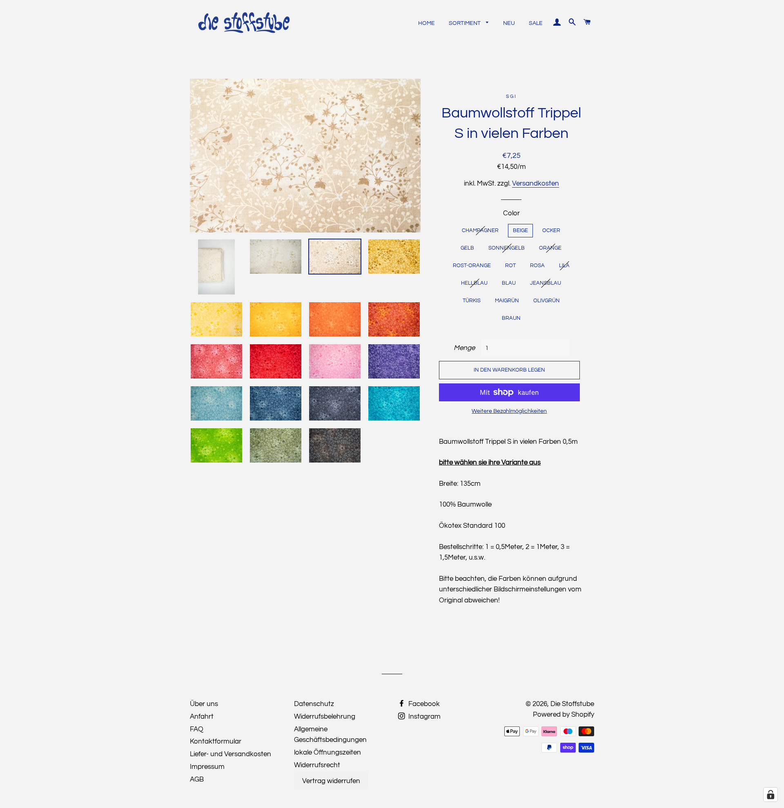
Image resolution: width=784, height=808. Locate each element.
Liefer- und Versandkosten (230, 754)
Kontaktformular (215, 741)
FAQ (196, 729)
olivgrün (546, 300)
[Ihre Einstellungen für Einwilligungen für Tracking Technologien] (770, 794)
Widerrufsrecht (317, 765)
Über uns (204, 704)
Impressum (207, 766)
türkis (472, 300)
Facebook (423, 704)
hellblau (474, 283)
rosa (537, 265)
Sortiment (465, 23)
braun (511, 318)
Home (426, 23)
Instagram (424, 716)
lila (564, 265)
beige (520, 230)
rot (510, 265)
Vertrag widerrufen (331, 781)
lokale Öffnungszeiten (327, 752)
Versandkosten (535, 183)
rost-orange (472, 265)
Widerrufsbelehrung (324, 716)
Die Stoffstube (572, 704)
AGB (197, 779)
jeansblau (545, 283)
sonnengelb (506, 248)
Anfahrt (202, 716)
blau (509, 283)
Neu (509, 23)
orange (550, 248)
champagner (480, 230)
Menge (464, 348)
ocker (551, 230)
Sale (536, 23)
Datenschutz (314, 704)
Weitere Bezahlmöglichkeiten (509, 411)
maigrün (507, 300)
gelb (467, 248)
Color (511, 213)
